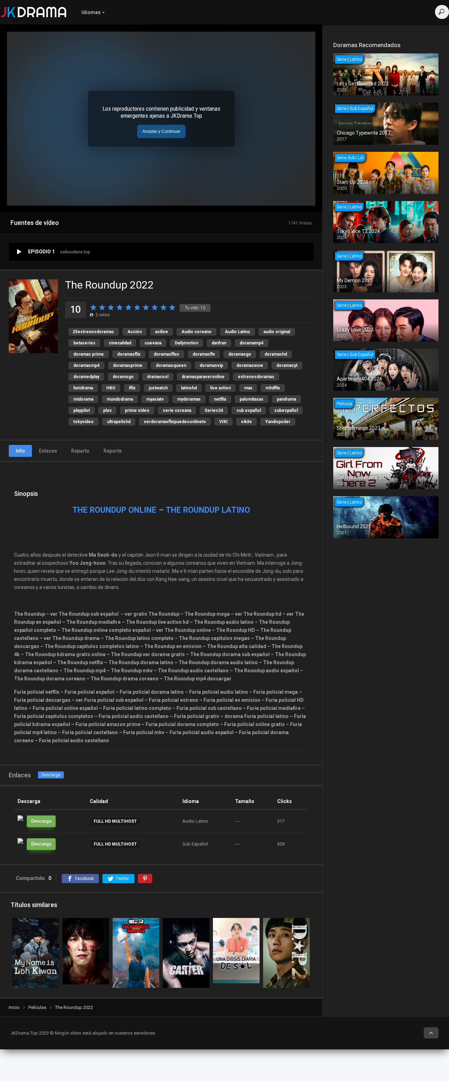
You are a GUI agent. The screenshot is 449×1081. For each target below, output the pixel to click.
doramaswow (249, 365)
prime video (137, 410)
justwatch (158, 388)
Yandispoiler (277, 421)
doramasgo (239, 354)
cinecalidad (120, 343)
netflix (220, 399)
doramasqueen (171, 365)
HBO (110, 388)
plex (107, 410)
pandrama (286, 399)
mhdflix (273, 388)
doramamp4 (251, 343)
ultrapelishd (118, 421)
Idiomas (91, 12)
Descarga (50, 774)
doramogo (123, 376)
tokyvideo (83, 421)
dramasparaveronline (203, 376)
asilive (161, 331)
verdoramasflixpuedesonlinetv (175, 421)
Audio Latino (237, 331)
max (248, 388)
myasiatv (155, 399)
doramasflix (128, 354)
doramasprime (127, 365)
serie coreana (177, 410)
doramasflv (204, 354)
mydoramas (189, 399)
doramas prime (88, 354)
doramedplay (86, 376)
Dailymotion (186, 343)
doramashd (275, 354)
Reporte (112, 451)
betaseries (84, 343)
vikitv (246, 421)
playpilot (81, 410)
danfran (219, 343)
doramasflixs (166, 354)
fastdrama (83, 388)
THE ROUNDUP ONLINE (114, 510)
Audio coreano (196, 331)
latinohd (189, 388)
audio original (276, 331)
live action (220, 388)
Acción (134, 331)
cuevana (153, 343)
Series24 (214, 410)
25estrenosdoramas (93, 331)
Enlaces (48, 451)
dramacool (157, 376)
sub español (248, 410)
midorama (83, 399)
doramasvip (211, 365)
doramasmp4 (86, 365)
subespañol (286, 410)
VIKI (223, 421)
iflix (132, 388)
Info (20, 451)
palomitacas (251, 399)
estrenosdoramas (256, 376)
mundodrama (120, 399)
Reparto (80, 451)
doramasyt (286, 365)
